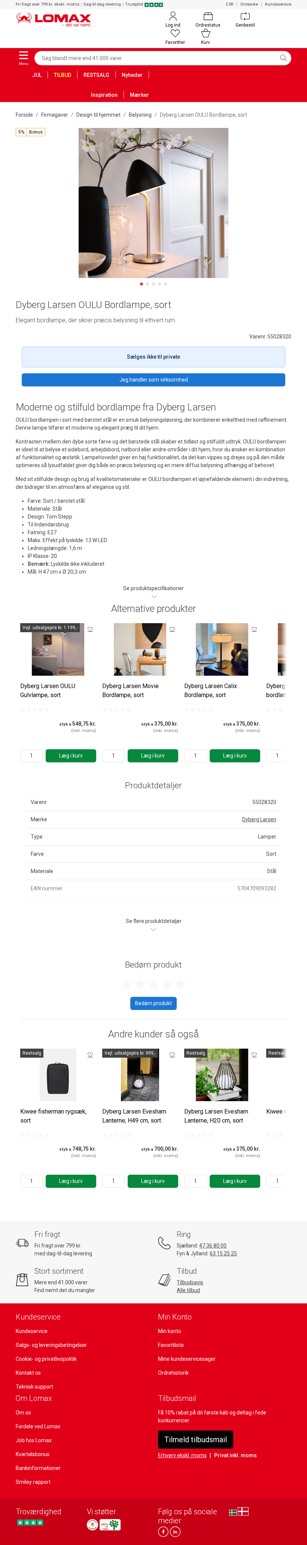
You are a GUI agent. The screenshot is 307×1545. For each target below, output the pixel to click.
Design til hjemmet (98, 115)
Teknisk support (34, 1387)
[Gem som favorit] (90, 629)
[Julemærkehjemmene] (92, 1524)
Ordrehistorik (173, 1373)
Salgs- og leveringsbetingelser (51, 1345)
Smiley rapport (33, 1482)
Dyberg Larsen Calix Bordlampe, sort (210, 690)
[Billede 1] (141, 284)
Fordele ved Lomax (38, 1426)
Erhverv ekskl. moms (182, 1455)
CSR (229, 4)
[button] (30, 132)
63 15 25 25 (223, 1253)
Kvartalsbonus (32, 1454)
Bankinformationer (38, 1468)
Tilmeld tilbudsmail (195, 1439)
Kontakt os (28, 1373)
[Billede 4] (159, 284)
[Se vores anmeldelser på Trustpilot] (30, 1522)
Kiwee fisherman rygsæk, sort (53, 1116)
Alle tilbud (188, 1290)
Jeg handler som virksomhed (153, 380)
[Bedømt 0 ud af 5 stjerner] (34, 709)
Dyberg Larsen (259, 819)
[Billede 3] (153, 284)
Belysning (140, 115)
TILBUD (62, 75)
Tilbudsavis (190, 1282)
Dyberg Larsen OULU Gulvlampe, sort (47, 690)
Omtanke (249, 4)
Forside (24, 115)
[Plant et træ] (110, 1524)
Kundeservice (278, 4)
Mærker (139, 95)
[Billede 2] (147, 284)
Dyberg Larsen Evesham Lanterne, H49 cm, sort (134, 1116)
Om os (23, 1413)
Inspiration (104, 95)
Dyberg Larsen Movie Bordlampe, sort (130, 690)
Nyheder (132, 75)
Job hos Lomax (34, 1440)
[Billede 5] (165, 284)
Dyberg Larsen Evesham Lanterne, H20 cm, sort (216, 1116)
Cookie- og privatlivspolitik (46, 1359)
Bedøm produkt (153, 1003)
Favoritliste (171, 1345)
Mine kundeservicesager (187, 1359)
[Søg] (283, 58)
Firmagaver (54, 115)
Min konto (169, 1331)
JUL (37, 75)
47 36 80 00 (213, 1246)
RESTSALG (96, 75)
